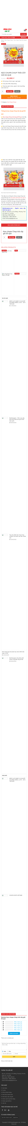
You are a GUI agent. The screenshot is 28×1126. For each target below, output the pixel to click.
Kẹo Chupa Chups (9, 40)
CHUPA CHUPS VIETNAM (15, 895)
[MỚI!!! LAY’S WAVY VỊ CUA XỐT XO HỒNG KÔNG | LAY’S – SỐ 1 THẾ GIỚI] (5, 358)
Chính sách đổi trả (6, 1101)
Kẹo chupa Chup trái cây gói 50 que (12, 117)
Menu (24, 37)
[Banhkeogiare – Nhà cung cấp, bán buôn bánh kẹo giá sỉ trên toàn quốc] (5, 475)
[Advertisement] (14, 14)
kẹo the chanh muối (7, 1117)
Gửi (14, 1056)
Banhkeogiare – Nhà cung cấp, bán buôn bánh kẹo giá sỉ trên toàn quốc (17, 419)
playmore (15, 1117)
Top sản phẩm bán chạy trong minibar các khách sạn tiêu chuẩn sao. (17, 536)
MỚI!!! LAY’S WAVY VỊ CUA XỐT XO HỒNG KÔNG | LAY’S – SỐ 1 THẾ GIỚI (17, 303)
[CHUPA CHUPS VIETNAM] (5, 952)
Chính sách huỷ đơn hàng (8, 1098)
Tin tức (4, 1090)
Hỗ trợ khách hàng (7, 1092)
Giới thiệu (4, 1088)
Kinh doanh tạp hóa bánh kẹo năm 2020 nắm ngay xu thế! (13, 652)
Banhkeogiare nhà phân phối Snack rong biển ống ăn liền (16, 658)
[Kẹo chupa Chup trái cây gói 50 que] (13, 55)
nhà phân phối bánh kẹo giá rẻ (18, 197)
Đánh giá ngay (14, 1033)
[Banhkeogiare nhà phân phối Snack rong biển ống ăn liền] (5, 715)
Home (2, 40)
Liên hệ (17, 91)
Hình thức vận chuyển (7, 1096)
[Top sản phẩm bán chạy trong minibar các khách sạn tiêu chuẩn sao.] (5, 591)
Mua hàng (9, 91)
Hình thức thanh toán (7, 1094)
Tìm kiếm (23, 34)
